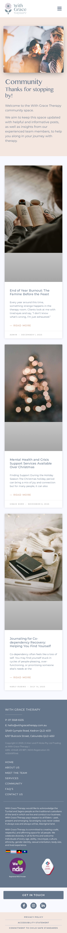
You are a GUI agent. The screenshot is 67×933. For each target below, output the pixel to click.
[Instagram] (33, 906)
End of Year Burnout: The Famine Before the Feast (29, 292)
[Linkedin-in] (43, 906)
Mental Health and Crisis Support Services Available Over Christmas (31, 463)
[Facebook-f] (24, 906)
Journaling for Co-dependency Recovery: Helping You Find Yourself (30, 642)
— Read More (20, 325)
